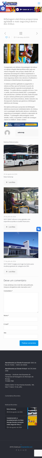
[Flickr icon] (23, 450)
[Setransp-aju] (10, 3)
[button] (3, 8)
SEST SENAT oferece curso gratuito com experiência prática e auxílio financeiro (17, 220)
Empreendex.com (26, 447)
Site (5, 333)
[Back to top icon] (21, 445)
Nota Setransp (8, 177)
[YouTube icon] (21, 450)
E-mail (6, 324)
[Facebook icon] (16, 450)
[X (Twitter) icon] (18, 450)
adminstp (21, 132)
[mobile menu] (39, 3)
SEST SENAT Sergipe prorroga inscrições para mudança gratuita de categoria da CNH (19, 265)
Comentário (8, 291)
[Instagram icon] (26, 450)
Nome (6, 315)
